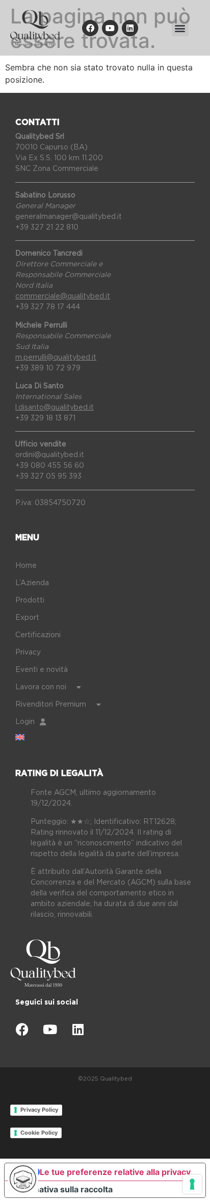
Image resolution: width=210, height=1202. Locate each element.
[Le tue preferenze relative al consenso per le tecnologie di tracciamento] (192, 1184)
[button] (180, 27)
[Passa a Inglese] (112, 737)
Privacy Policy (39, 1109)
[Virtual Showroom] (23, 1179)
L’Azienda (32, 583)
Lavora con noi (40, 687)
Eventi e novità (41, 669)
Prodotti (29, 600)
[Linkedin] (130, 28)
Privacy (28, 652)
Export (27, 617)
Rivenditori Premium (50, 704)
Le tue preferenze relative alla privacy (115, 1172)
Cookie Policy (39, 1132)
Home (26, 565)
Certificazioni (38, 635)
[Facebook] (90, 28)
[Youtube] (110, 28)
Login (25, 721)
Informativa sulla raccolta (63, 1189)
